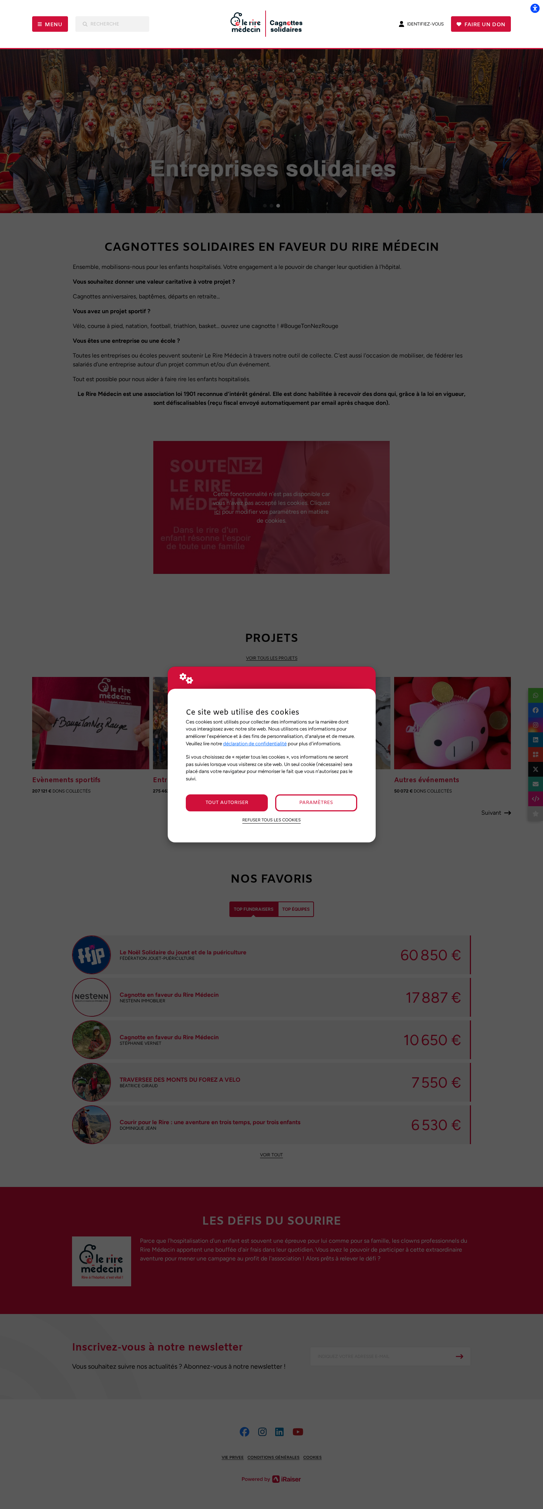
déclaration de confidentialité (255, 743)
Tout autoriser (226, 803)
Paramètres (316, 803)
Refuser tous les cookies (271, 819)
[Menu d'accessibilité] (534, 8)
